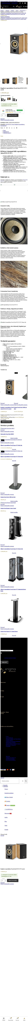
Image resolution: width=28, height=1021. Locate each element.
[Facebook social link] (20, 3)
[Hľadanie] (13, 6)
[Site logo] (4, 8)
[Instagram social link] (22, 3)
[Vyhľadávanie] (25, 781)
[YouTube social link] (25, 3)
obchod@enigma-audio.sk (6, 3)
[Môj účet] (21, 6)
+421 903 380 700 (14, 3)
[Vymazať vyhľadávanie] (23, 781)
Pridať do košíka (12, 880)
